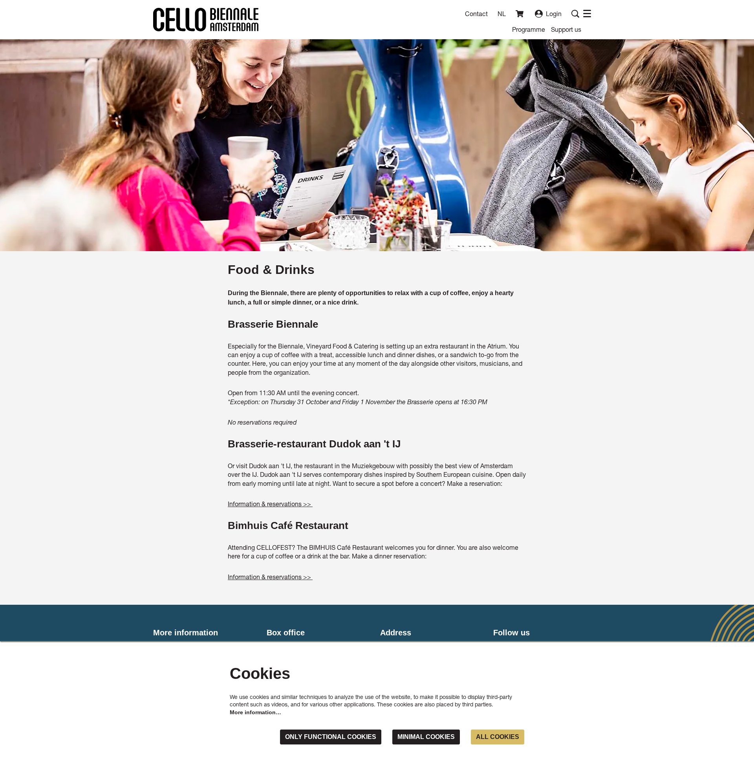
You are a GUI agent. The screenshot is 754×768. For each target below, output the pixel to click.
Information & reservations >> (270, 503)
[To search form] (575, 14)
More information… (255, 712)
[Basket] (520, 14)
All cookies (497, 736)
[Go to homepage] (205, 19)
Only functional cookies (330, 736)
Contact (476, 13)
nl (502, 14)
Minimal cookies (426, 736)
